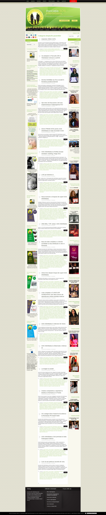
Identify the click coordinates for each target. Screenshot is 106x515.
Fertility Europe (49, 166)
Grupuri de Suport (56, 501)
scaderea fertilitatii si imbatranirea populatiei (52, 406)
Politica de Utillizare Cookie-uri (92, 513)
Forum (74, 20)
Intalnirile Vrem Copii (43, 51)
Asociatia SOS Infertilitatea (55, 68)
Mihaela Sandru (55, 187)
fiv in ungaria (45, 381)
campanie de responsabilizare (54, 93)
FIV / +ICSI (36, 29)
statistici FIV (42, 218)
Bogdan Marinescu (49, 307)
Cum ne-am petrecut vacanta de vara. (53, 461)
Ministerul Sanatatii (52, 120)
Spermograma (52, 491)
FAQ (59, 29)
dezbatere (59, 71)
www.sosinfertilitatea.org (44, 146)
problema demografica (55, 96)
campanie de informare (53, 70)
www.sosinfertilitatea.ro (60, 124)
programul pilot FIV (56, 121)
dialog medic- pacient (44, 283)
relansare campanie (51, 362)
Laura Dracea (54, 312)
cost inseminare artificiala (47, 258)
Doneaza (73, 1)
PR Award (49, 429)
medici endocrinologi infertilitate (46, 262)
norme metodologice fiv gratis (61, 120)
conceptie (58, 309)
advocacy (45, 67)
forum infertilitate (47, 95)
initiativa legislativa (53, 142)
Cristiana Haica (52, 213)
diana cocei (45, 310)
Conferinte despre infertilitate (51, 71)
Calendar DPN (53, 506)
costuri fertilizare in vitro (50, 117)
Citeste (65, 48)
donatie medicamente (61, 310)
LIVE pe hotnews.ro (47, 174)
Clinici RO (47, 29)
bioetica (45, 184)
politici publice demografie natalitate (50, 74)
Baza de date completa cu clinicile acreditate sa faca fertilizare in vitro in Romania (53, 243)
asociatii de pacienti (48, 50)
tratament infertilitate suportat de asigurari (48, 124)
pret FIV (41, 121)
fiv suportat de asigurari (60, 119)
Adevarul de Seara (47, 333)
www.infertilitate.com (48, 267)
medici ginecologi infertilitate (57, 262)
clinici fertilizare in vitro (50, 212)
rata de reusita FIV (44, 264)
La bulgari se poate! (47, 368)
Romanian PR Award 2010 (50, 430)
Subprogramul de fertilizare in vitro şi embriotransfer (54, 218)
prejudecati (59, 74)
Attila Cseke (62, 115)
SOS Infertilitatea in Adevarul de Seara (53, 324)
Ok (85, 513)
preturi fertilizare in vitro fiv (48, 121)
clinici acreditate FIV (56, 257)
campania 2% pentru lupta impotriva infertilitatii (49, 210)
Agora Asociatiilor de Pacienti (52, 67)
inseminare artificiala (63, 261)
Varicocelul (52, 503)
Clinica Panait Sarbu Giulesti (60, 308)
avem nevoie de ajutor (57, 69)
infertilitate (63, 72)
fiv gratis (56, 94)
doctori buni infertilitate (60, 117)
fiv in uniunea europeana (50, 119)
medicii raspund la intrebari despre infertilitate (53, 263)
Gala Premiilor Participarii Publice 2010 (51, 338)
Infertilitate (29, 29)
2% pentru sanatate (47, 48)
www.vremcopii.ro (51, 51)
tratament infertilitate (54, 97)
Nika (48, 491)
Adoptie (41, 29)
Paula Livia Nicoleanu (60, 95)
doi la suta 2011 (53, 164)
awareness (64, 69)
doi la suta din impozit (60, 164)
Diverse (64, 29)
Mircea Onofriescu (58, 313)
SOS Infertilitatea (61, 286)
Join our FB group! (64, 20)
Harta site (69, 29)
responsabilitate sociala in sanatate (55, 75)
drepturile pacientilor (56, 50)
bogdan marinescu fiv (58, 307)
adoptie (52, 48)
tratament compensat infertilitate (59, 123)
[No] (104, 513)
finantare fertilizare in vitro (60, 118)
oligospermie (56, 314)
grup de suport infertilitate (56, 72)
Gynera (64, 311)
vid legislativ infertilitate (57, 455)
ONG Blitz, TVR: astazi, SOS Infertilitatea (54, 224)
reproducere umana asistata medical (46, 144)
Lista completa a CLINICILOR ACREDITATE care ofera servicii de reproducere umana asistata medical (52, 294)
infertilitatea (53, 95)
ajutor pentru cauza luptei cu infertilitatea (55, 91)
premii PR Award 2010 (55, 429)
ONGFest (41, 74)
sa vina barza (55, 216)
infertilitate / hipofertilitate (56, 285)
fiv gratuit (60, 94)
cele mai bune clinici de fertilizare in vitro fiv (53, 116)
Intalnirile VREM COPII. (48, 39)
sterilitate (52, 316)
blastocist (46, 70)
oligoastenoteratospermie (49, 314)
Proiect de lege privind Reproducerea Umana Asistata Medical (53, 143)
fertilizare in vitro (64, 50)
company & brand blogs (55, 427)
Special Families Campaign (51, 168)
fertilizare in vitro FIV (56, 166)
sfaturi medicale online (62, 216)
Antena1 (61, 357)
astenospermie (50, 69)
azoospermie (42, 70)
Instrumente (54, 29)
